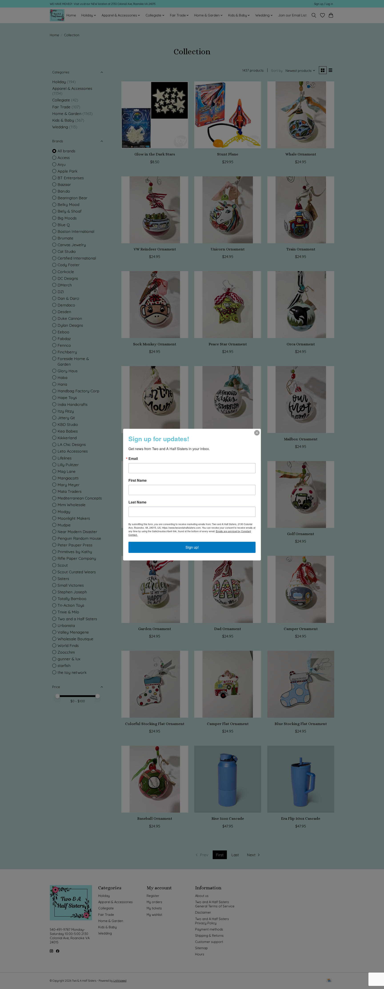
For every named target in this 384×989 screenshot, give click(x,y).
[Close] (257, 432)
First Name (137, 480)
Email (133, 458)
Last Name (137, 502)
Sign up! (192, 547)
